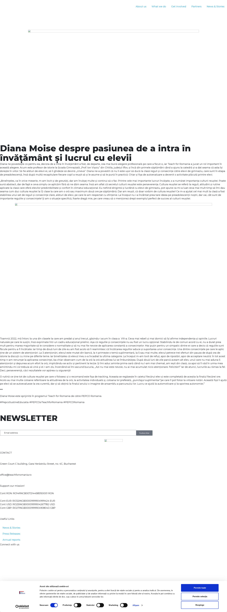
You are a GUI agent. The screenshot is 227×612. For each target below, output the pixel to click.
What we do (159, 6)
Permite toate (200, 588)
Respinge (199, 605)
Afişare (136, 605)
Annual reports (11, 539)
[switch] (77, 605)
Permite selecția (200, 596)
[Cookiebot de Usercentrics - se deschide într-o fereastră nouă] (22, 607)
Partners (196, 6)
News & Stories (215, 6)
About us (141, 6)
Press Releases (11, 533)
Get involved (178, 6)
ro (111, 11)
